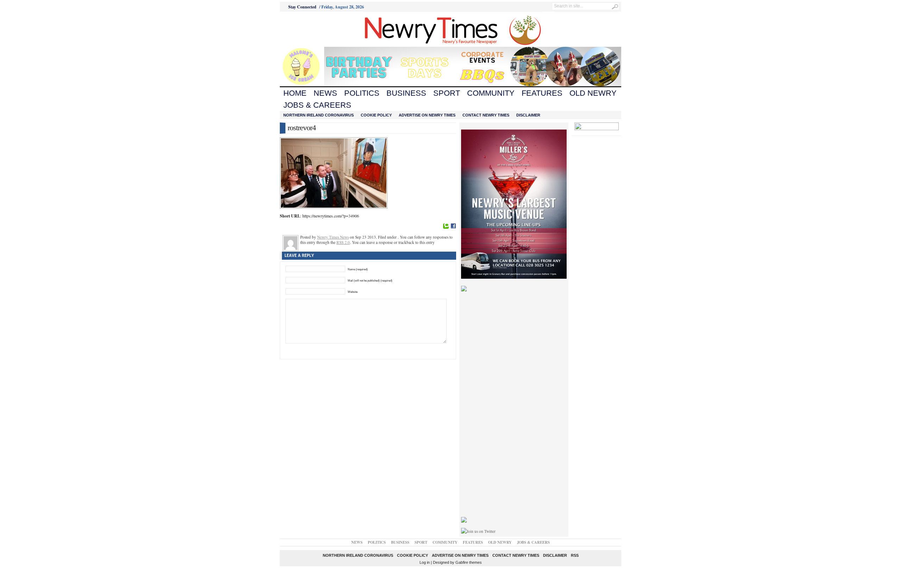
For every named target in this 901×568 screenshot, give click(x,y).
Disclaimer (528, 115)
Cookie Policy (376, 115)
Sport (446, 93)
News (325, 93)
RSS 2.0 (343, 242)
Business (406, 93)
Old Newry (593, 93)
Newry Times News (333, 237)
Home (295, 93)
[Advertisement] (319, 29)
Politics (361, 93)
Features (542, 93)
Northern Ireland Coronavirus (318, 115)
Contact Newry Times (485, 115)
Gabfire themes (468, 562)
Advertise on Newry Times (427, 115)
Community (491, 93)
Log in (425, 562)
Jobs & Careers (317, 105)
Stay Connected (302, 7)
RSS (575, 555)
